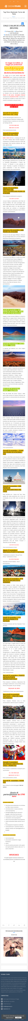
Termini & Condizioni (8, 1019)
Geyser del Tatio (17, 36)
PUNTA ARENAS (12, 40)
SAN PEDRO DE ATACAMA (10, 42)
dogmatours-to (6, 1008)
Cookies (22, 1019)
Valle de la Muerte (14, 44)
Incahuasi (23, 36)
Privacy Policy (16, 1019)
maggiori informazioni (10, 1017)
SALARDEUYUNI (20, 40)
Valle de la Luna (20, 42)
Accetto (18, 1017)
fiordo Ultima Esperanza (8, 36)
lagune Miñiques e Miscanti (9, 38)
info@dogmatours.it (7, 1006)
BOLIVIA (7, 35)
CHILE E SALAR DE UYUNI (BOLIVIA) (14, 26)
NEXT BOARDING (14, 33)
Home (13, 16)
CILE (11, 35)
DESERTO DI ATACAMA (18, 35)
